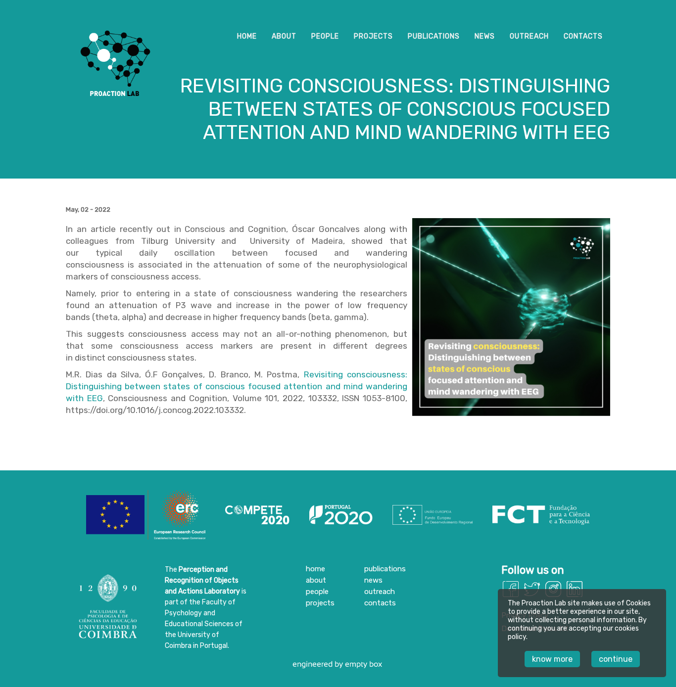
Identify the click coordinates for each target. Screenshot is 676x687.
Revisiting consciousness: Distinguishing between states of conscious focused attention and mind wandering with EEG (236, 386)
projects (373, 36)
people (325, 36)
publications (434, 36)
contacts (583, 36)
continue (615, 659)
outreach (529, 36)
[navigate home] (115, 111)
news (485, 36)
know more (552, 659)
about (284, 36)
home (247, 36)
